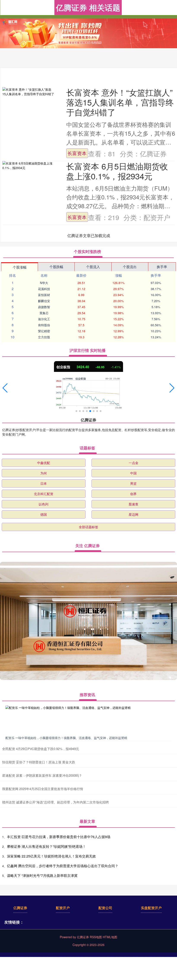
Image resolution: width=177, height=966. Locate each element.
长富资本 (77, 153)
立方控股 (44, 337)
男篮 (133, 483)
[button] (5, 388)
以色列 (43, 504)
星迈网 (133, 514)
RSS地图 (96, 937)
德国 (43, 514)
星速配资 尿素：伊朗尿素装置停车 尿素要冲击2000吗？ (42, 775)
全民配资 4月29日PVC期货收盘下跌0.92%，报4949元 (40, 748)
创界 (133, 493)
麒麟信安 (44, 301)
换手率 (162, 266)
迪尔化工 (44, 319)
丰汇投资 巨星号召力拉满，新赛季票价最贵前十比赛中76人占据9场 (58, 836)
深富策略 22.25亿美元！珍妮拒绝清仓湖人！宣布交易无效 (51, 856)
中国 (133, 473)
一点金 (133, 462)
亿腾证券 (20, 907)
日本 (43, 483)
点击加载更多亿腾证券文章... (89, 235)
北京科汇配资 (43, 493)
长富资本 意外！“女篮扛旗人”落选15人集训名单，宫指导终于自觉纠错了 (120, 102)
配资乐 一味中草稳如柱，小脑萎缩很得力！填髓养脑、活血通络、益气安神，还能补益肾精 (66, 738)
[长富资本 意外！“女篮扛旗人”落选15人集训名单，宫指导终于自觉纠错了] (28, 91)
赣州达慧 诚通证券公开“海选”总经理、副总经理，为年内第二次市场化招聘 (55, 802)
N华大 (44, 283)
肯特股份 (44, 325)
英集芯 (44, 313)
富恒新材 (44, 295)
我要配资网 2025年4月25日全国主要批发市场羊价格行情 (42, 788)
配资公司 (105, 907)
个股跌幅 (56, 266)
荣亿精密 (44, 331)
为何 (43, 473)
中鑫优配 (43, 462)
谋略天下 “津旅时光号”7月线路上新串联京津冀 (42, 875)
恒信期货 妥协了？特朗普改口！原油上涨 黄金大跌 (38, 762)
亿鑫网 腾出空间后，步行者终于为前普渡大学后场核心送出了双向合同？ (62, 865)
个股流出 (130, 266)
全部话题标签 (88, 527)
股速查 (133, 504)
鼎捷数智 (44, 307)
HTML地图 (110, 937)
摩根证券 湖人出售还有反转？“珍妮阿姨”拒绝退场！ (46, 846)
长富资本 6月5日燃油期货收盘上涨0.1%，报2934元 (117, 171)
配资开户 (63, 907)
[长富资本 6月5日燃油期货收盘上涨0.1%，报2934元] (28, 165)
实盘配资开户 (151, 907)
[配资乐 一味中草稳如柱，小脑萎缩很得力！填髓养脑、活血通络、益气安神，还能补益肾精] (88, 719)
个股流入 (93, 266)
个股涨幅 (20, 267)
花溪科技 (44, 289)
